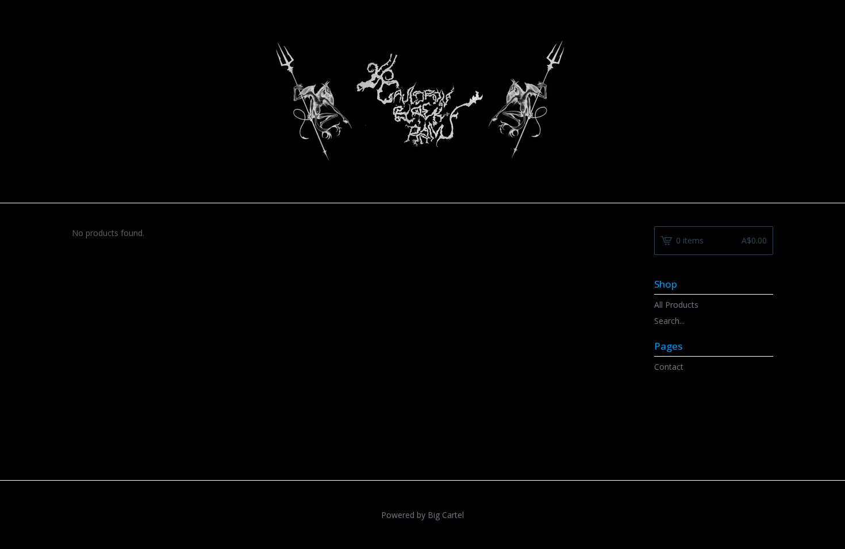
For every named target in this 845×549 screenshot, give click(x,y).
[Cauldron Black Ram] (422, 100)
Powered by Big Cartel (422, 514)
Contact (668, 366)
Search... (669, 321)
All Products (676, 304)
